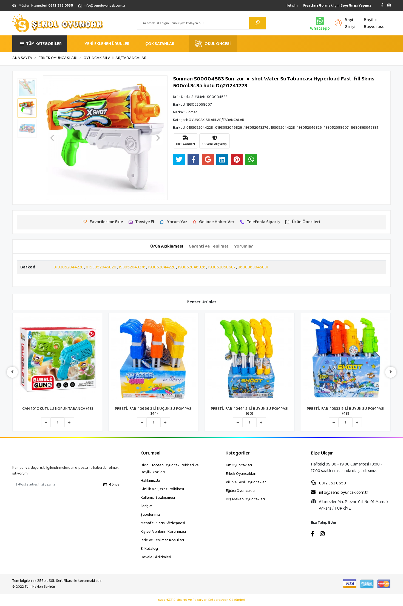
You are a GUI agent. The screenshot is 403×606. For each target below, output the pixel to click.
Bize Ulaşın (322, 453)
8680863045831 (253, 267)
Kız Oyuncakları (239, 465)
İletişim (292, 6)
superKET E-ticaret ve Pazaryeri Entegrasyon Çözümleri (201, 600)
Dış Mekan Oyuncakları (245, 499)
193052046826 (192, 267)
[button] (52, 137)
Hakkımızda (150, 480)
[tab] (166, 246)
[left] (12, 372)
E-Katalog (149, 548)
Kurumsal (150, 453)
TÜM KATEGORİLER (44, 43)
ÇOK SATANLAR (159, 43)
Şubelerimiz (150, 514)
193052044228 (161, 267)
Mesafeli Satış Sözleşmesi (162, 523)
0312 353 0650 (332, 483)
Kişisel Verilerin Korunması (163, 531)
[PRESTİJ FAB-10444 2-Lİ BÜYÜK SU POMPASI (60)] (249, 359)
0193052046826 (101, 267)
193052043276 (132, 267)
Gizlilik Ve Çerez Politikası (162, 489)
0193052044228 (68, 267)
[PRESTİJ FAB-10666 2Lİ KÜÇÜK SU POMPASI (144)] (153, 359)
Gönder (115, 484)
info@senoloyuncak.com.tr (343, 492)
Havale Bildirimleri (155, 557)
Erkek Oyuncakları (241, 473)
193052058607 (221, 267)
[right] (391, 372)
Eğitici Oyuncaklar (241, 490)
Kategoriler (238, 453)
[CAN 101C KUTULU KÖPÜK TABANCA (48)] (57, 359)
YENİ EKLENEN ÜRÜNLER (106, 43)
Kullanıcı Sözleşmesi (157, 497)
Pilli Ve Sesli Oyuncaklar (246, 482)
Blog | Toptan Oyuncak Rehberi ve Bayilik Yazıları (169, 468)
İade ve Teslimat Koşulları (162, 540)
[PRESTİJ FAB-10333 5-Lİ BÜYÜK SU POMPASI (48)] (345, 359)
